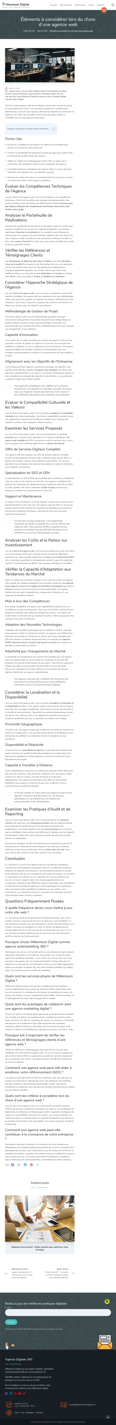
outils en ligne (48, 487)
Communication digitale (30, 91)
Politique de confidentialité (74, 1422)
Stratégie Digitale (59, 96)
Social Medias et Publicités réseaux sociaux (34, 96)
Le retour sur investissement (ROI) (58, 557)
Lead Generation (34, 94)
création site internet (55, 443)
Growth (8, 94)
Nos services (66, 5)
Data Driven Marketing (49, 91)
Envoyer (11, 1322)
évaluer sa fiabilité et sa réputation (49, 276)
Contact (100, 5)
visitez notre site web (54, 849)
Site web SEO (10, 96)
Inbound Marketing (19, 94)
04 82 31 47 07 (21, 1403)
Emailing (62, 91)
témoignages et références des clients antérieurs (30, 261)
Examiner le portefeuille (26, 232)
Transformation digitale (14, 99)
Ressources (80, 5)
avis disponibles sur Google (49, 273)
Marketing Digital (49, 94)
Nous (91, 5)
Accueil (53, 5)
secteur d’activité (22, 241)
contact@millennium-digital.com (82, 1404)
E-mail (8, 1307)
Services (60, 94)
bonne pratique (51, 829)
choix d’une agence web (23, 293)
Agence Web (14, 91)
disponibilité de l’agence (33, 750)
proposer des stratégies (47, 370)
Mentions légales (55, 1422)
